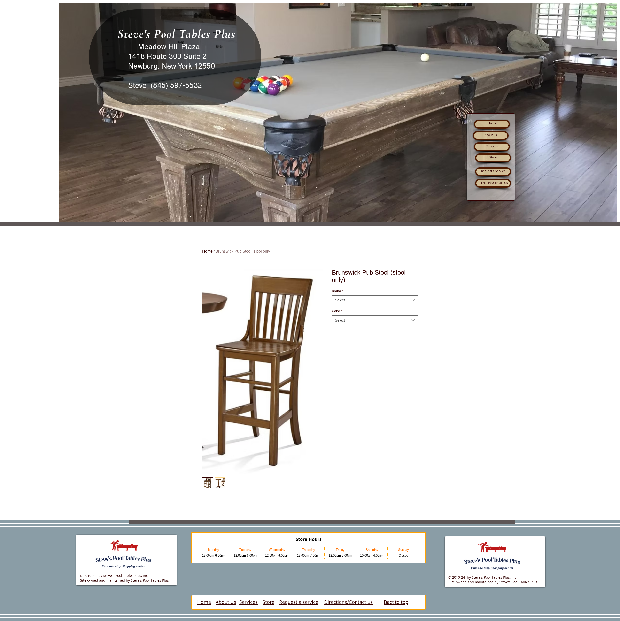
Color (337, 311)
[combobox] (375, 300)
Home (207, 251)
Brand (337, 291)
